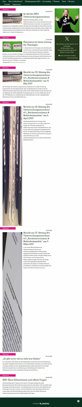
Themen (57, 1)
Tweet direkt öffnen (72, 58)
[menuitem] (5, 1)
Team (64, 1)
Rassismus (22, 62)
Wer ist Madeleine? (15, 1)
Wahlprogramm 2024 (32, 1)
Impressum (16, 4)
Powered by (36, 403)
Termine (71, 1)
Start (4, 1)
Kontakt (7, 4)
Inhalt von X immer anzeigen (68, 55)
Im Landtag (47, 1)
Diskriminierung (14, 62)
